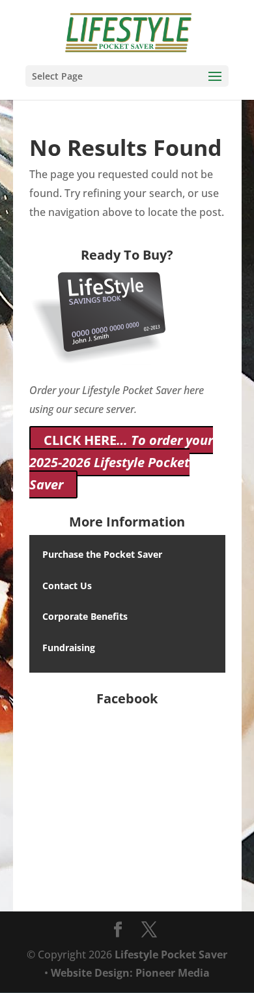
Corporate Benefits (85, 616)
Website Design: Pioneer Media (130, 973)
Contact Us (67, 585)
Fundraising (68, 647)
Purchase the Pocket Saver (102, 554)
